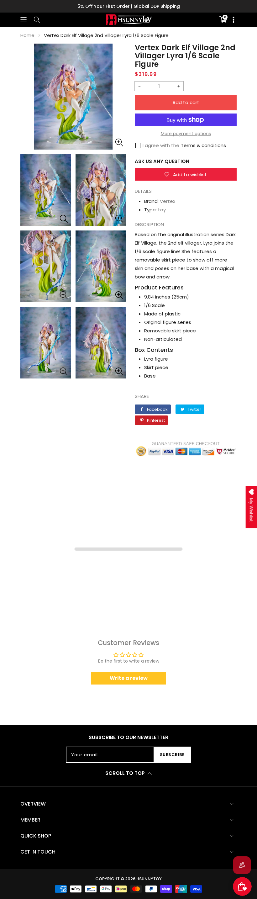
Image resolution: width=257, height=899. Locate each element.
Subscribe (172, 755)
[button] (23, 19)
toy (162, 209)
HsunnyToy (149, 879)
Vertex (167, 201)
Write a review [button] (129, 678)
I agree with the (161, 145)
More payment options (186, 133)
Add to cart (185, 102)
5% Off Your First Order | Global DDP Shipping (128, 6)
